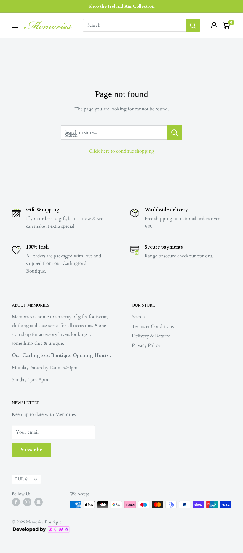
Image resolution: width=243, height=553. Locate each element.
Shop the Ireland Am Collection (121, 6)
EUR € (21, 479)
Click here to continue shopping (121, 151)
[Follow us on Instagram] (27, 502)
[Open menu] (15, 25)
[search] (134, 25)
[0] (226, 25)
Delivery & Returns (151, 336)
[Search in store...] (174, 132)
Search (138, 316)
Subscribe (31, 450)
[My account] (214, 25)
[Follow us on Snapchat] (38, 502)
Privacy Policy (146, 345)
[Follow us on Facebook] (16, 502)
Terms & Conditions (153, 326)
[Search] (193, 25)
